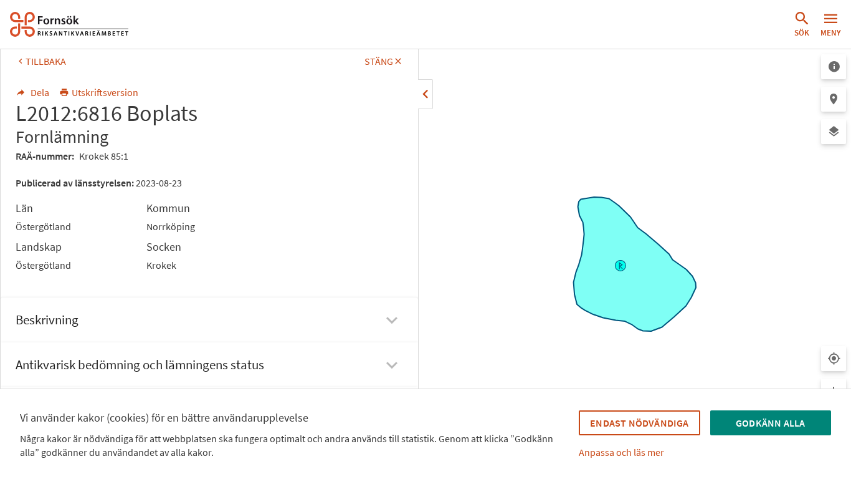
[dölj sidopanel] (425, 94)
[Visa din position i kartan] (833, 358)
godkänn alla (770, 423)
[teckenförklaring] (833, 66)
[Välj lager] (833, 131)
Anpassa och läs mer (621, 452)
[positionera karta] (833, 99)
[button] (802, 24)
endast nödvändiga (639, 423)
